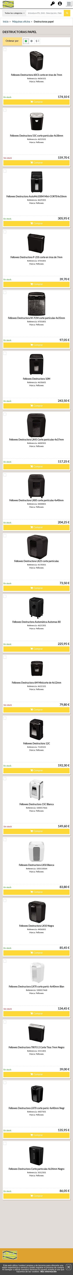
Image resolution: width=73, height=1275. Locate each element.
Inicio (5, 22)
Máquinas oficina (21, 22)
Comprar (38, 102)
